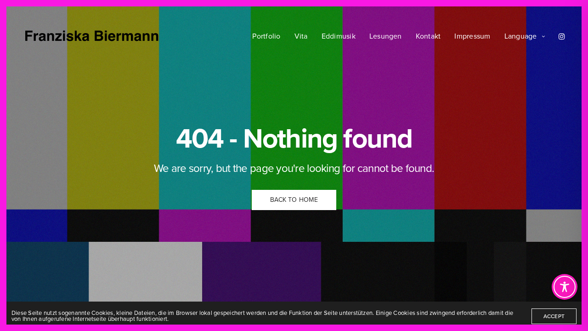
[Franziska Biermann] (92, 36)
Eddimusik (339, 36)
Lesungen (385, 36)
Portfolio (266, 36)
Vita (301, 36)
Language (520, 36)
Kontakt (428, 36)
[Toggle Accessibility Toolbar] (565, 287)
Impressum (472, 36)
